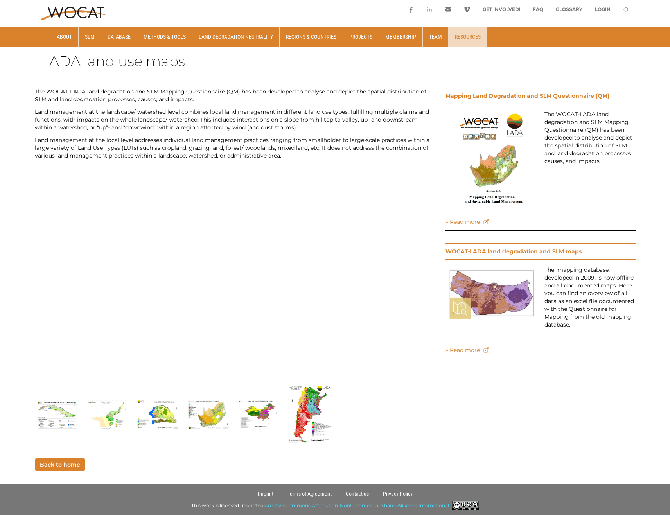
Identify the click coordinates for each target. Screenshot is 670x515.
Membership (400, 37)
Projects (360, 37)
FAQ (538, 9)
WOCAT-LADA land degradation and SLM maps (513, 251)
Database (119, 37)
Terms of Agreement (309, 494)
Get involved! (501, 9)
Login (603, 9)
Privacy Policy (398, 494)
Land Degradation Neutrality (236, 37)
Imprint (265, 494)
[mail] (448, 9)
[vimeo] (467, 9)
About (64, 37)
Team (435, 37)
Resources (468, 37)
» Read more (462, 221)
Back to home (60, 464)
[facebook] (411, 9)
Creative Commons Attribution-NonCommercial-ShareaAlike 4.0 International (356, 505)
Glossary (569, 9)
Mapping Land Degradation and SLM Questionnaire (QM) (527, 95)
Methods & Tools (165, 37)
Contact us (357, 494)
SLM (90, 37)
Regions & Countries (311, 37)
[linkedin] (429, 9)
